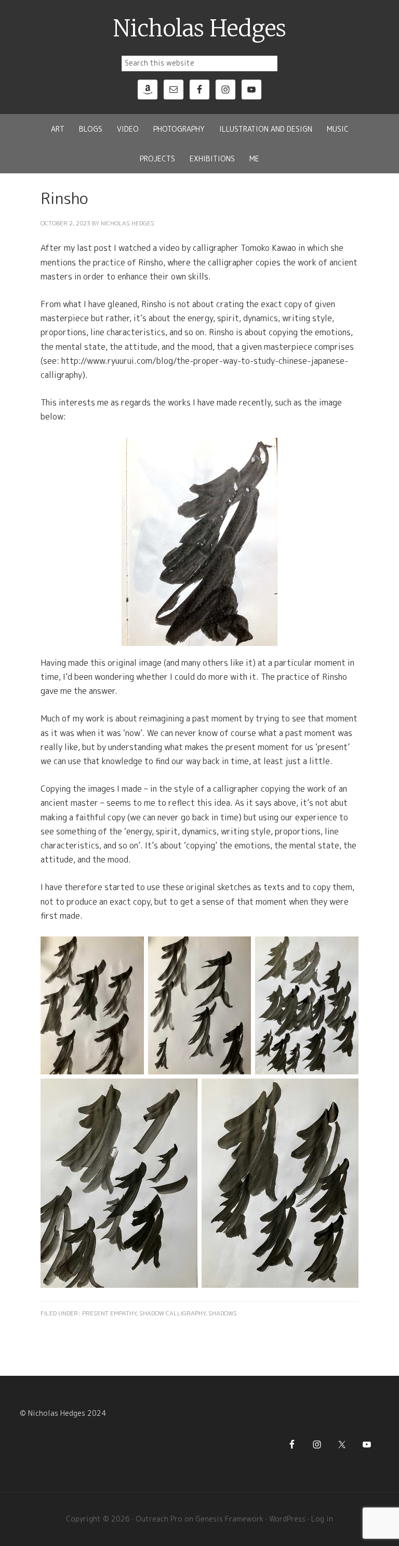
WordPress (287, 1519)
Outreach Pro (159, 1519)
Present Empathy (109, 1313)
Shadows (222, 1313)
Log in (322, 1519)
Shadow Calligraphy (172, 1313)
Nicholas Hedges (199, 29)
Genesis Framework (229, 1519)
